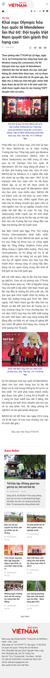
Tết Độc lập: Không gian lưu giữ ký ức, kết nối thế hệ (23, 485)
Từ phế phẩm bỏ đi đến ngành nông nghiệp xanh (35, 527)
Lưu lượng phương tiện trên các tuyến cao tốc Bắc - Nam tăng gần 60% (35, 597)
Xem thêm (11, 450)
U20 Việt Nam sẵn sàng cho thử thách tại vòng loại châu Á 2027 (36, 562)
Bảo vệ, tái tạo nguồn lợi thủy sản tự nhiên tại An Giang (13, 529)
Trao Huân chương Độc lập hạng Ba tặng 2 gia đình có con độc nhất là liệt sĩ (13, 563)
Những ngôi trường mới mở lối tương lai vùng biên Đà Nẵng (13, 597)
